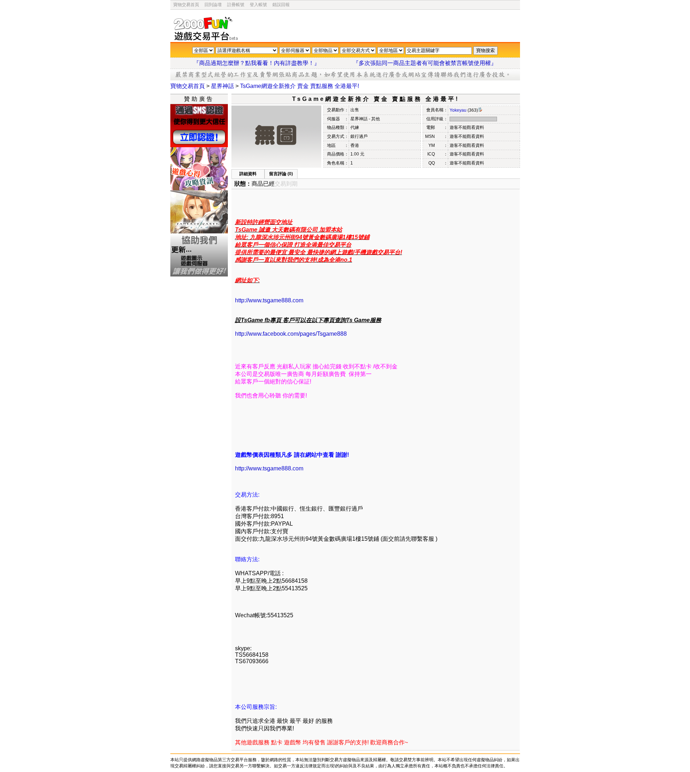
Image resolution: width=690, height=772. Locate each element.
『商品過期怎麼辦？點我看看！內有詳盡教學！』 (265, 63)
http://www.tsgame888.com (269, 300)
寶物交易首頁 (186, 4)
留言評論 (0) (281, 173)
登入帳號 (258, 4)
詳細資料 (248, 173)
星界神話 (222, 86)
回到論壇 (213, 4)
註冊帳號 (235, 4)
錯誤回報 (281, 4)
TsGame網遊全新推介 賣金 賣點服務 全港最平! (299, 86)
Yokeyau (458, 110)
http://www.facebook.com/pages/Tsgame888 (291, 334)
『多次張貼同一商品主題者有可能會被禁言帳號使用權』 (425, 63)
